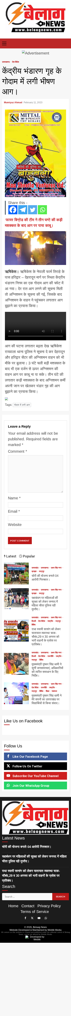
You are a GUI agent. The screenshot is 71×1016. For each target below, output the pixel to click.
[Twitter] (32, 209)
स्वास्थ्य (54, 691)
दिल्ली (34, 621)
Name (14, 498)
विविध (34, 625)
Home (13, 906)
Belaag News (40, 927)
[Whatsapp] (42, 209)
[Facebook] (12, 209)
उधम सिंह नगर (56, 568)
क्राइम (34, 571)
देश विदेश (15, 62)
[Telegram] (22, 209)
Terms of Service (34, 912)
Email (14, 511)
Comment (17, 451)
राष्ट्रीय (51, 621)
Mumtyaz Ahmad (13, 102)
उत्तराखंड (35, 568)
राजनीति (51, 656)
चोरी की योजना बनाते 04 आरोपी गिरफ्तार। (16, 573)
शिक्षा (48, 691)
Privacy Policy (49, 906)
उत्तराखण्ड (6, 62)
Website (15, 525)
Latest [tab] (10, 556)
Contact (27, 906)
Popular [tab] (28, 556)
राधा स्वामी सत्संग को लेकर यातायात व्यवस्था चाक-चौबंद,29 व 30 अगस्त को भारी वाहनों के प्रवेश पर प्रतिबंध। (16, 631)
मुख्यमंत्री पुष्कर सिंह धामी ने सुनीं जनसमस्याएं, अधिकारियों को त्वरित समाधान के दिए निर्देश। (16, 664)
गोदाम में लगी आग (22, 405)
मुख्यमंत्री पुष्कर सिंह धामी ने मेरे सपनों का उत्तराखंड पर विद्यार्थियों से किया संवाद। (16, 693)
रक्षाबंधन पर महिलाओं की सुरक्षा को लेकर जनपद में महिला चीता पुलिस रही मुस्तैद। (16, 599)
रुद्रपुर (41, 571)
